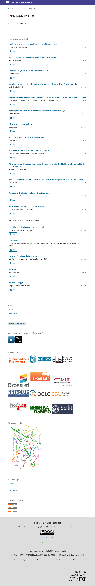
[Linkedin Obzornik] (11, 343)
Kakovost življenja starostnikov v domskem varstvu (30, 193)
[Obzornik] (18, 343)
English (10, 309)
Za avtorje (11, 487)
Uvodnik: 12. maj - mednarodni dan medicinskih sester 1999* (33, 44)
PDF (13, 51)
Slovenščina (12, 313)
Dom (9, 9)
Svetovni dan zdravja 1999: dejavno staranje (27, 206)
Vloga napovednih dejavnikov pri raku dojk (26, 137)
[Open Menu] (7, 2)
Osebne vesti (14, 240)
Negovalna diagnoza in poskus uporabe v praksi (28, 71)
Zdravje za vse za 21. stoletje (20, 124)
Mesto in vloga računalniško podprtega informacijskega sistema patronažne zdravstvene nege (47, 97)
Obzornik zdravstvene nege (21, 2)
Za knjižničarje (13, 491)
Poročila (12, 269)
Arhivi (16, 9)
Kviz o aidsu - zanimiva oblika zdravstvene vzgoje (29, 151)
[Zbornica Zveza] (47, 547)
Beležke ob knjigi (16, 283)
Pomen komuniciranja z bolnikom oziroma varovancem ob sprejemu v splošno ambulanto (46, 180)
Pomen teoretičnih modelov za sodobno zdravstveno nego (32, 57)
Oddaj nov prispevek (17, 323)
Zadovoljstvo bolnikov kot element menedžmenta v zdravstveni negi (37, 111)
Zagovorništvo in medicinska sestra (23, 256)
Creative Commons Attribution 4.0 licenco (60, 538)
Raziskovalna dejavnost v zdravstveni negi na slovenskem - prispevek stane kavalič (43, 84)
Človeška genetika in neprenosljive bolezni (26, 227)
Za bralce (11, 484)
